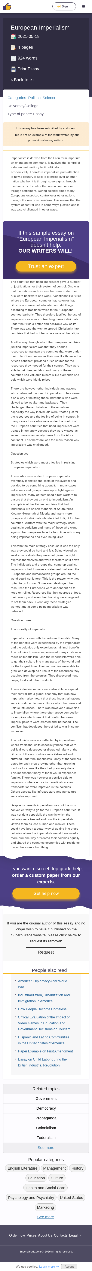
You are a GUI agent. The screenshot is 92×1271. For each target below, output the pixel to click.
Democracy (46, 1108)
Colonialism (46, 1128)
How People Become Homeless (42, 1009)
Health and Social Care (45, 1188)
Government (46, 1098)
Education (36, 1178)
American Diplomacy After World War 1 (42, 984)
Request (46, 952)
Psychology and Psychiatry (31, 1198)
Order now (17, 1235)
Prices (31, 1235)
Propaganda (46, 1118)
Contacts (60, 1235)
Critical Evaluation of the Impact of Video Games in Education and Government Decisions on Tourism (44, 1023)
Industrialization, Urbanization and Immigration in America (44, 998)
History (77, 1168)
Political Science (42, 98)
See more (46, 1148)
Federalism (46, 1138)
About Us (45, 1235)
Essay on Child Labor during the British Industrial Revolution (42, 1062)
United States (71, 1198)
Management (54, 1168)
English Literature (22, 1168)
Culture (57, 1178)
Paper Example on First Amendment (45, 1051)
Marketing (45, 1207)
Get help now (46, 893)
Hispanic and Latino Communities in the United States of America (43, 1040)
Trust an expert (46, 266)
